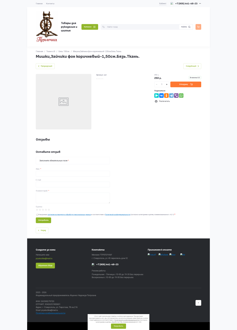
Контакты (50, 3)
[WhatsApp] (181, 95)
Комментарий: (42, 191)
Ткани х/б (50, 51)
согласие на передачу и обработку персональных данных (69, 214)
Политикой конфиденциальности (117, 214)
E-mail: (38, 180)
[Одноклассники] (166, 95)
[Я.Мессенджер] (156, 95)
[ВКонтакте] (161, 95)
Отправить (43, 220)
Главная (39, 3)
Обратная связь (45, 265)
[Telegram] (171, 95)
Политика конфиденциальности (50, 313)
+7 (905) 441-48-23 (186, 3)
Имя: (38, 169)
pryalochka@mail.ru (44, 258)
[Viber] (176, 95)
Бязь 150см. (64, 51)
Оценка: (39, 207)
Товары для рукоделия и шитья (69, 26)
